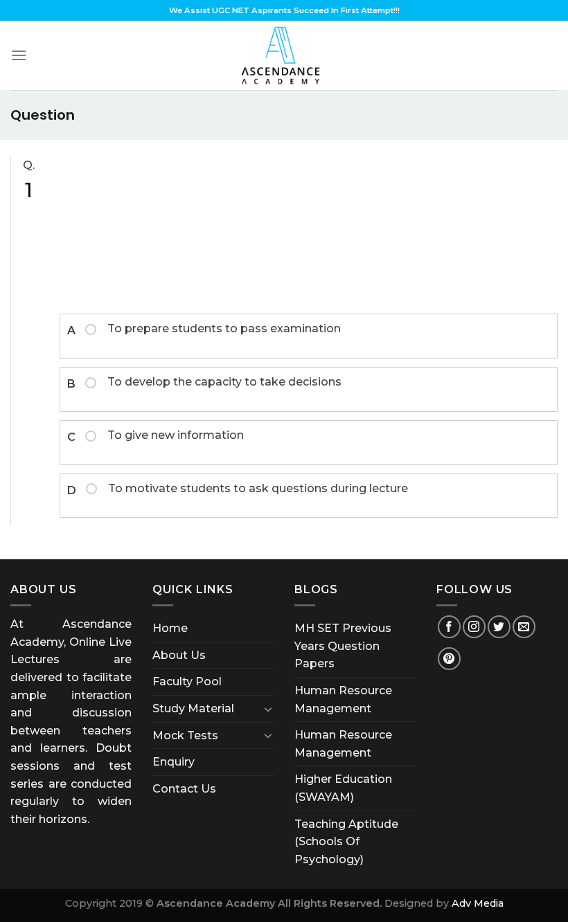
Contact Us (184, 788)
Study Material (193, 708)
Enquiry (173, 761)
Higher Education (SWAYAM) (343, 788)
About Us (179, 655)
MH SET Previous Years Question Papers (342, 646)
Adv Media (478, 903)
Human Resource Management (343, 699)
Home (170, 628)
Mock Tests (185, 735)
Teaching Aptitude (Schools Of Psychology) (346, 841)
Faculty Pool (187, 681)
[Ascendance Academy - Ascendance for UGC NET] (284, 55)
